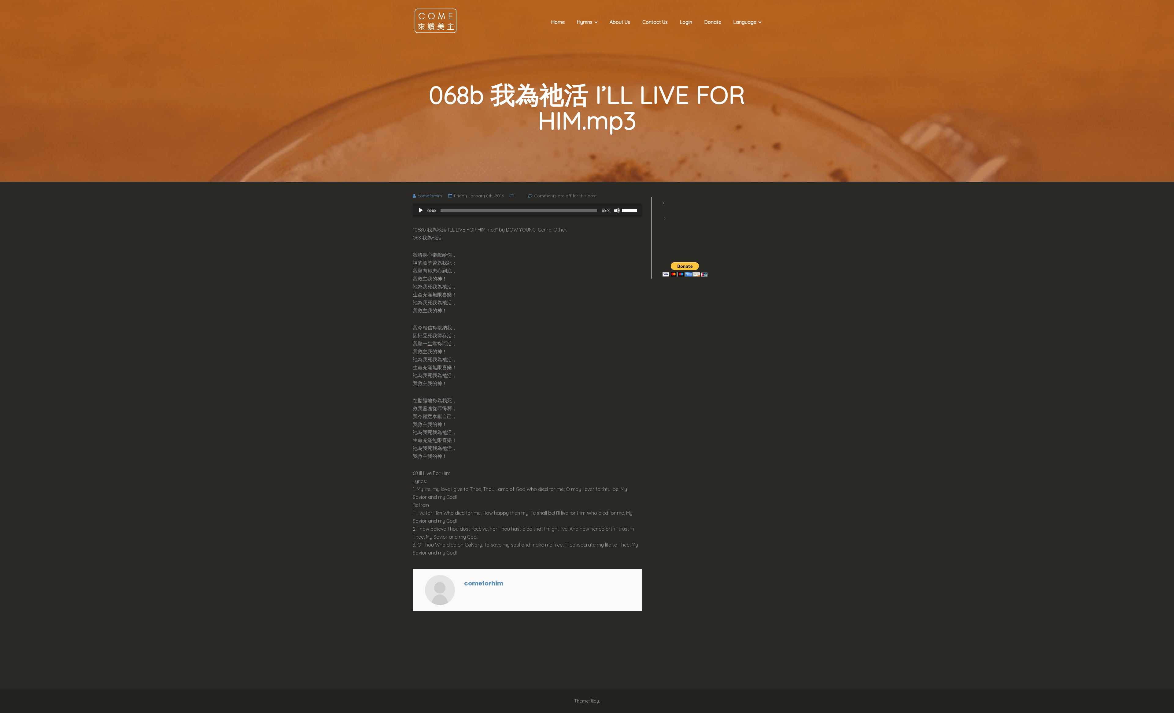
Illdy (595, 701)
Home (558, 22)
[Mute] (617, 210)
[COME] (436, 20)
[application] (527, 210)
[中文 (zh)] (666, 226)
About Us (620, 22)
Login (686, 22)
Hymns (585, 22)
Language (744, 22)
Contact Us (655, 22)
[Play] (421, 210)
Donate (712, 22)
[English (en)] (666, 210)
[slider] (630, 209)
